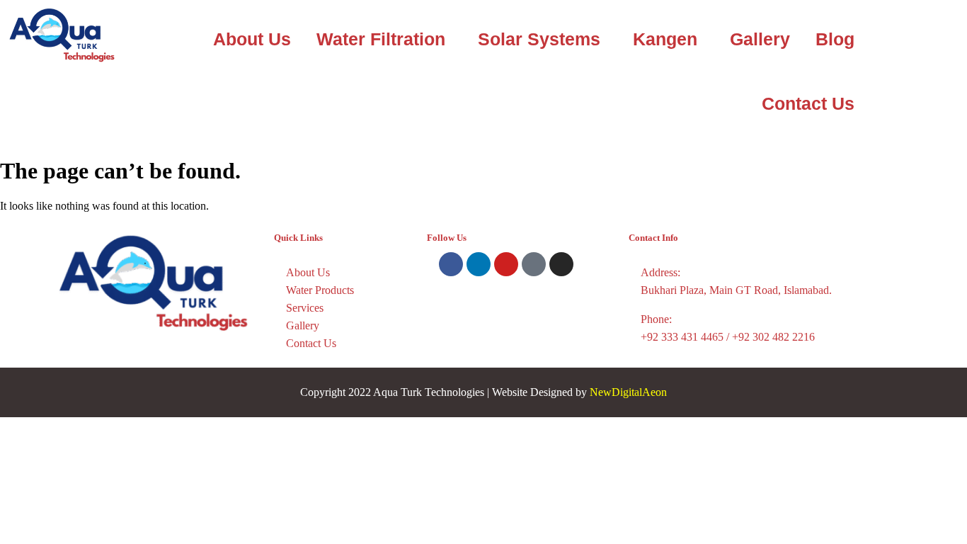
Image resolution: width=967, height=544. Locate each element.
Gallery (760, 39)
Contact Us (808, 103)
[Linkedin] (479, 264)
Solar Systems (539, 39)
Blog (835, 39)
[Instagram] (561, 264)
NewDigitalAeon (628, 392)
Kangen (665, 39)
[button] (384, 39)
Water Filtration (380, 39)
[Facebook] (451, 264)
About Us (252, 39)
